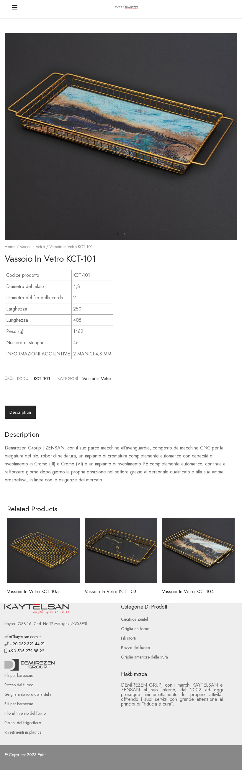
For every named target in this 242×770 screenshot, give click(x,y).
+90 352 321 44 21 (27, 644)
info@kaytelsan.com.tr (22, 637)
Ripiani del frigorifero (22, 723)
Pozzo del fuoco (135, 648)
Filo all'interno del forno (25, 713)
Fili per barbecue (18, 675)
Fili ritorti (128, 638)
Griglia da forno (135, 629)
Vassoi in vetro (32, 247)
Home (10, 247)
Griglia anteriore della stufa (144, 657)
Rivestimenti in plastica (23, 732)
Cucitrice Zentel (134, 619)
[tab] (20, 412)
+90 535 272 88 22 (25, 651)
